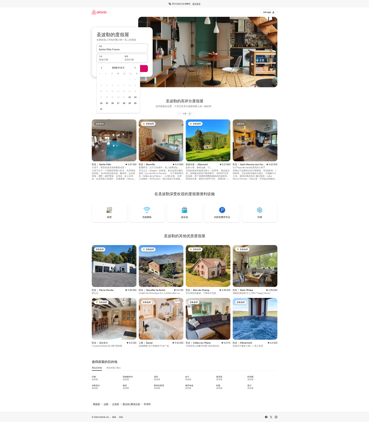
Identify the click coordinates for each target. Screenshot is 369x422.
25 (107, 103)
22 (129, 97)
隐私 (114, 417)
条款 (121, 417)
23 (135, 97)
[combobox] (122, 49)
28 (124, 103)
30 (135, 103)
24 (101, 103)
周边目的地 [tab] (97, 367)
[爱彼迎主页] (99, 12)
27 (118, 103)
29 (129, 103)
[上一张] (179, 113)
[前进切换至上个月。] (102, 68)
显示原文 (196, 3)
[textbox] (109, 59)
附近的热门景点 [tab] (114, 367)
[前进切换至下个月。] (135, 68)
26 (112, 103)
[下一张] (189, 113)
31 (101, 109)
